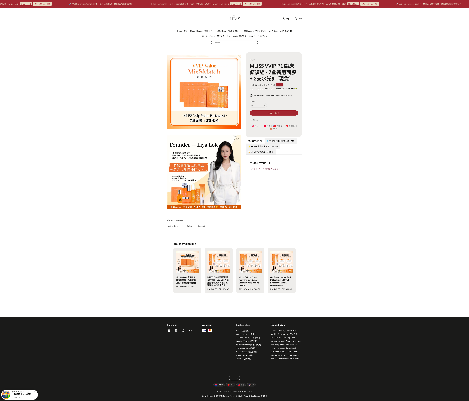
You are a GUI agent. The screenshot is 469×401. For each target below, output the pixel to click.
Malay (275, 129)
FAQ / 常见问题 (242, 331)
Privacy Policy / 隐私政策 (233, 396)
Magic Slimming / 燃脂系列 (201, 31)
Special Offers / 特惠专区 (246, 341)
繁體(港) (291, 126)
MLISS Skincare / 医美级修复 (226, 31)
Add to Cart (274, 113)
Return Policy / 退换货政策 (212, 396)
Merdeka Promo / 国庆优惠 (213, 36)
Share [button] (255, 120)
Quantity (253, 101)
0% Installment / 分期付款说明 (248, 345)
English (258, 126)
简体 (268, 126)
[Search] (254, 42)
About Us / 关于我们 (244, 355)
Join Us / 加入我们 (243, 359)
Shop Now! (209, 4)
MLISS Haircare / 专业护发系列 (253, 31)
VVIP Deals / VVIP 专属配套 (280, 31)
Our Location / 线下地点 (246, 334)
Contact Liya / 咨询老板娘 (246, 352)
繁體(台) (279, 126)
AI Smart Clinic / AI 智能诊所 (248, 338)
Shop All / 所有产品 (257, 36)
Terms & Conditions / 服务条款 (255, 396)
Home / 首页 (182, 31)
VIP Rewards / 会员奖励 (246, 348)
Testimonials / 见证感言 (236, 36)
